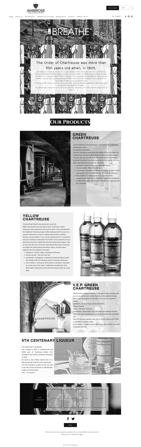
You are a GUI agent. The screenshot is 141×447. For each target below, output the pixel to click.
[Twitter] (73, 419)
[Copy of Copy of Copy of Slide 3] (75, 110)
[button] (55, 398)
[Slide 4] (70, 110)
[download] (129, 16)
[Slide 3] (68, 110)
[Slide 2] (65, 110)
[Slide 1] (63, 110)
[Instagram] (132, 16)
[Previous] (23, 79)
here (81, 434)
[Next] (118, 79)
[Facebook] (125, 16)
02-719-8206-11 (72, 445)
